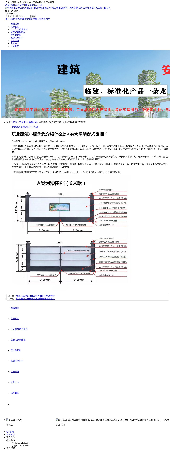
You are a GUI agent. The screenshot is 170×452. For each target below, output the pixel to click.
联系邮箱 (29, 5)
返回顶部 (10, 448)
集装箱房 (9, 19)
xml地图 (39, 5)
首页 (15, 122)
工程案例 (15, 40)
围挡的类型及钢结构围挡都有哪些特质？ (35, 298)
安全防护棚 (16, 35)
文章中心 (15, 43)
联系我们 (15, 46)
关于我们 (15, 27)
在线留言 (19, 5)
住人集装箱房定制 (19, 29)
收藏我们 (9, 5)
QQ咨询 (10, 432)
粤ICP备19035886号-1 (98, 415)
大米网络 (83, 415)
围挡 (16, 19)
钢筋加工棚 (36, 19)
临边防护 (45, 19)
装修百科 (33, 122)
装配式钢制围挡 (18, 32)
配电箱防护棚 (24, 19)
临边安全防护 (17, 38)
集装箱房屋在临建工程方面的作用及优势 (35, 296)
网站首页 (15, 24)
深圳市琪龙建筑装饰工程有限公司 (42, 415)
